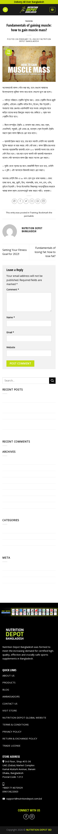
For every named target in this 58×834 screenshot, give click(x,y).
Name (10, 317)
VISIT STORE (9, 710)
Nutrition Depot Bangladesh (35, 40)
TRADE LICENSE (11, 745)
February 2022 (11, 492)
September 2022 (12, 467)
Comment (12, 289)
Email (10, 332)
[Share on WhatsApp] (14, 201)
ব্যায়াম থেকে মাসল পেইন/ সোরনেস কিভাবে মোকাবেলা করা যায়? (28, 399)
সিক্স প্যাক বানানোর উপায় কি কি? (15, 416)
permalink (29, 215)
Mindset (7, 530)
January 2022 (10, 498)
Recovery (7, 542)
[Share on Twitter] (26, 201)
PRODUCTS (8, 682)
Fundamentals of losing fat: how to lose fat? (45, 252)
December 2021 (11, 505)
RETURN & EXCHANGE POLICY (19, 738)
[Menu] (5, 9)
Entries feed (9, 573)
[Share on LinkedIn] (43, 201)
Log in (6, 567)
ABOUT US (8, 675)
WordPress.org (11, 586)
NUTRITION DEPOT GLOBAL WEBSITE (24, 717)
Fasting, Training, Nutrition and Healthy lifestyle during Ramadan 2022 (26, 424)
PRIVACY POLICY (11, 731)
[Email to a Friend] (32, 201)
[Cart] (52, 9)
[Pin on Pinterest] (37, 201)
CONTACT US (9, 703)
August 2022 (10, 474)
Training (29, 21)
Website (10, 347)
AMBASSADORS (11, 696)
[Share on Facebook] (20, 201)
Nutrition (8, 536)
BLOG (5, 689)
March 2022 (9, 486)
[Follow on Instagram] (32, 816)
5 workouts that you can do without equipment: (23, 408)
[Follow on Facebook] (26, 816)
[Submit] (52, 380)
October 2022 (10, 461)
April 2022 (8, 480)
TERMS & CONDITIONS (15, 724)
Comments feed (11, 580)
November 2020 (12, 511)
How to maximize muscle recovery (22, 432)
